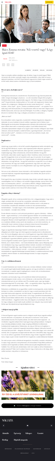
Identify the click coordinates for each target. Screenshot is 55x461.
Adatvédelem (37, 448)
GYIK (33, 453)
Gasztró (40, 433)
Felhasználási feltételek (22, 448)
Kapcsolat (47, 448)
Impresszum (8, 448)
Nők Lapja (8, 2)
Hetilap (4, 45)
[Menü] (2, 2)
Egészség (17, 433)
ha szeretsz (28, 70)
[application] (27, 385)
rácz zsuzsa (49, 70)
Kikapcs (29, 433)
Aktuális (5, 433)
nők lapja (42, 70)
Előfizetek (49, 2)
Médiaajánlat (25, 453)
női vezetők (35, 70)
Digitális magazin (21, 439)
